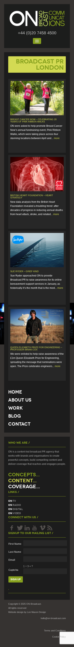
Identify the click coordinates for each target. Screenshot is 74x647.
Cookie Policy (59, 636)
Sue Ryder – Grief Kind (24, 271)
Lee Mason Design (36, 612)
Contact (19, 424)
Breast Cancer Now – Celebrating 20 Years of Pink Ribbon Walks (33, 120)
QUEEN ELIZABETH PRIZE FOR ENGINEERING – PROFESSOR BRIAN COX (36, 348)
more (57, 138)
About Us (19, 400)
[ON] (37, 18)
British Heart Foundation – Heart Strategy (31, 196)
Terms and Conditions (55, 630)
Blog (14, 416)
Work (15, 408)
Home (15, 392)
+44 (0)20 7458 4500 (37, 33)
